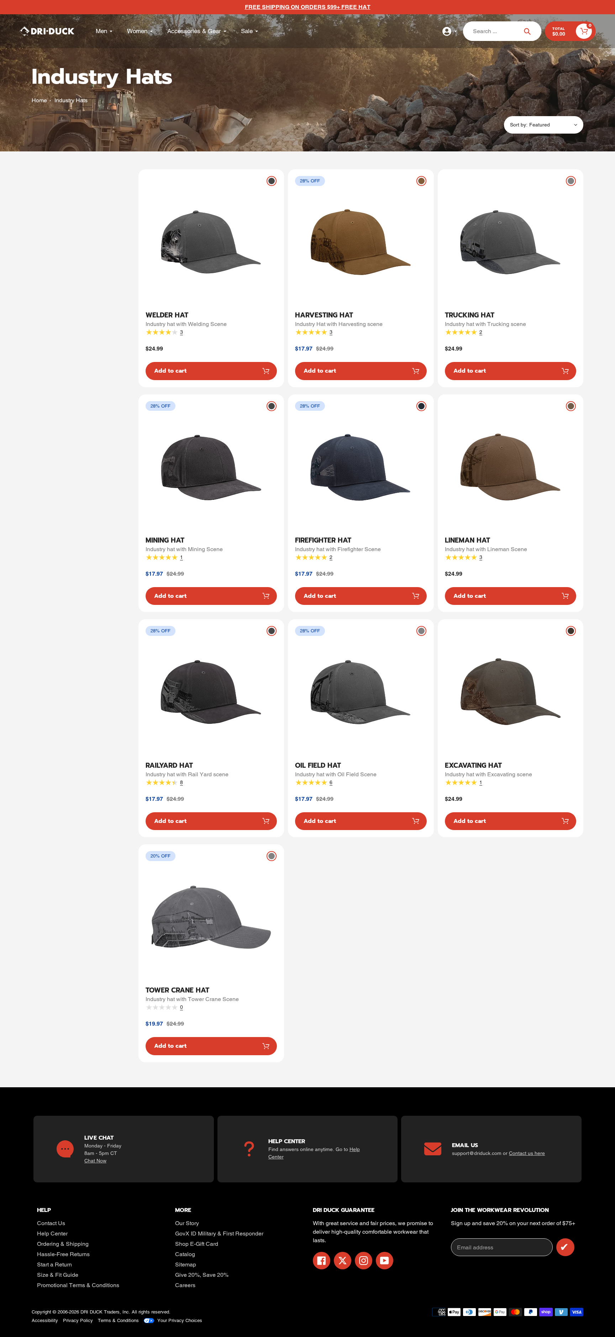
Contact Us (51, 1223)
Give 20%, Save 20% (201, 1274)
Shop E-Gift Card (196, 1243)
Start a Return (54, 1264)
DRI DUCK (91, 1312)
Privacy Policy (78, 1320)
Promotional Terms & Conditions (78, 1285)
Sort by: (518, 125)
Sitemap (185, 1264)
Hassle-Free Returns (63, 1254)
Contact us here (527, 1153)
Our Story (187, 1223)
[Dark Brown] (571, 631)
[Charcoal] (271, 181)
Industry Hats (71, 100)
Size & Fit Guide (57, 1274)
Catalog (185, 1254)
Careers (185, 1285)
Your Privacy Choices (179, 1320)
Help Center (52, 1233)
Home (39, 100)
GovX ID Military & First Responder (219, 1233)
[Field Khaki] (571, 406)
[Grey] (571, 181)
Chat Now (95, 1161)
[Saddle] (421, 181)
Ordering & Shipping (63, 1243)
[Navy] (421, 406)
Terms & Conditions (118, 1320)
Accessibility (45, 1320)
